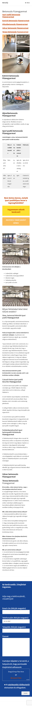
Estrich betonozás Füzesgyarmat (15, 20)
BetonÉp (5, 3)
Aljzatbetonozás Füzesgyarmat (15, 24)
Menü (28, 2)
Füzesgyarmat (15, 32)
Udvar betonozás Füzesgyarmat (15, 28)
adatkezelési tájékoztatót (19, 684)
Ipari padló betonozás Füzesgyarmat (11, 15)
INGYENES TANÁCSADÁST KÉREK (16, 221)
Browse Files (16, 678)
